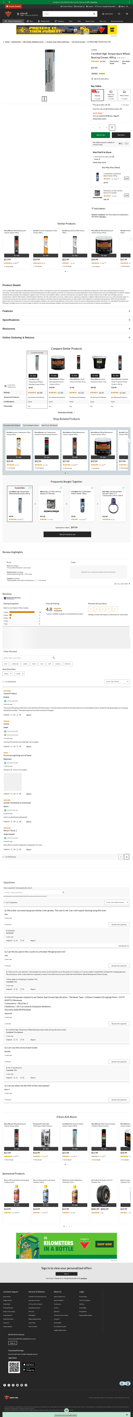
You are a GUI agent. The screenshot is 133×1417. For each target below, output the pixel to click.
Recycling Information (60, 1326)
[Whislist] (119, 14)
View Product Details (114, 62)
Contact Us (6, 1323)
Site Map (81, 1304)
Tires (79, 21)
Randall (7, 1051)
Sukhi (6, 727)
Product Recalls (7, 1315)
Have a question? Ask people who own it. (18, 888)
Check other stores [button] (99, 119)
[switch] (7, 386)
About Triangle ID (58, 1300)
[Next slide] (129, 2)
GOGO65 (9, 933)
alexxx (6, 806)
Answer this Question (119, 924)
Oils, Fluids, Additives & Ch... (34, 42)
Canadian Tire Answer (14, 1032)
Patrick (6, 697)
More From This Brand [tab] (49, 425)
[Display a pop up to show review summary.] (118, 179)
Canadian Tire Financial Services (38, 1296)
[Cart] (127, 14)
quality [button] (25, 664)
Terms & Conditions (85, 1300)
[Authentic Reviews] (13, 598)
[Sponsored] (66, 29)
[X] (9, 1385)
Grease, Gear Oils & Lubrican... (58, 42)
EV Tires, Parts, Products (35, 1304)
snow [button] (42, 664)
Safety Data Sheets (8, 1319)
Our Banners (57, 1304)
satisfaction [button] (15, 664)
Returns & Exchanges (9, 1311)
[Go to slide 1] (44, 98)
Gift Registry (32, 1315)
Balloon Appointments (35, 1319)
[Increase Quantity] (106, 127)
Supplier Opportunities (60, 1330)
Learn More (12, 1358)
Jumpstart (57, 1319)
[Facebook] (4, 1385)
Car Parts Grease (78, 42)
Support (91, 6)
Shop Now (94, 2)
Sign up (12, 1343)
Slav (6, 914)
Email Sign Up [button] (80, 6)
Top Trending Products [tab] (31, 425)
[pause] (9, 2)
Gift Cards (31, 1311)
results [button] (34, 664)
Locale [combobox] (18, 673)
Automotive (16, 42)
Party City (103, 21)
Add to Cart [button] (100, 135)
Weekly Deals (45, 21)
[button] (94, 14)
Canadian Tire (11, 982)
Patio (70, 21)
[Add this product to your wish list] (112, 128)
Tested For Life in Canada (61, 1315)
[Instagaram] (13, 1385)
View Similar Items (126, 62)
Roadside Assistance (34, 1308)
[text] (16, 263)
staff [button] (49, 664)
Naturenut (7, 759)
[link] (99, 61)
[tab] (97, 95)
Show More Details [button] (65, 412)
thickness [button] (68, 664)
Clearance (60, 21)
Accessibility (82, 1308)
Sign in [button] (123, 6)
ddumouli (8, 1013)
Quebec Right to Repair (85, 1315)
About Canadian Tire (59, 1296)
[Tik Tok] (26, 1385)
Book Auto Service (117, 21)
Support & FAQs (7, 1300)
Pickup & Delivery (8, 1308)
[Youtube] (17, 1385)
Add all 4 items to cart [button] (67, 534)
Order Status (108, 14)
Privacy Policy (83, 1296)
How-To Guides (33, 1326)
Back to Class (90, 21)
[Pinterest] (21, 1385)
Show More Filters (9, 669)
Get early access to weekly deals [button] (65, 1415)
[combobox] (118, 681)
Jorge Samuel (9, 834)
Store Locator (7, 1296)
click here (102, 217)
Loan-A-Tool (32, 1323)
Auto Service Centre (34, 1300)
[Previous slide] (3, 2)
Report (28, 715)
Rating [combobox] (6, 673)
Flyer (31, 21)
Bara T (7, 1089)
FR (127, 6)
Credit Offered (68, 6)
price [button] (5, 664)
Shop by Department (15, 21)
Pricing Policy (83, 1311)
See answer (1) (124, 946)
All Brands (57, 1311)
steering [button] (57, 664)
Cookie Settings (7, 1326)
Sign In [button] (66, 1274)
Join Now (83, 1278)
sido (6, 955)
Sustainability (57, 1323)
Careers (56, 1308)
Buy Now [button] (121, 135)
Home (7, 42)
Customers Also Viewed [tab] (11, 425)
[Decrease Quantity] (93, 127)
